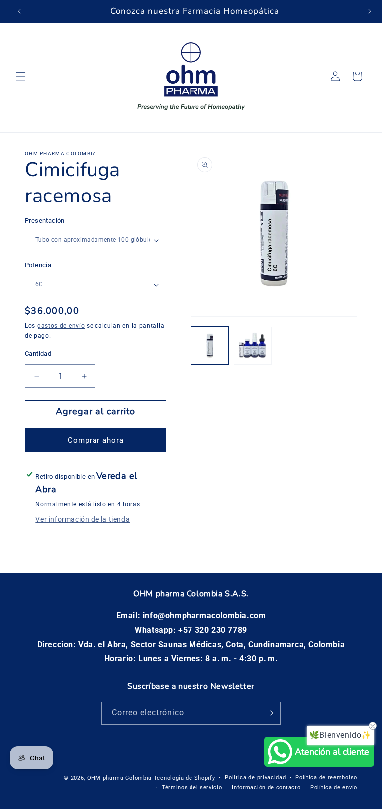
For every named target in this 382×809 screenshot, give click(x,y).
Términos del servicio (192, 787)
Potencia (38, 265)
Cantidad (38, 353)
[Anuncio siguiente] (370, 11)
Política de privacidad (255, 777)
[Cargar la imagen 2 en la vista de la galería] (253, 346)
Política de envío (333, 787)
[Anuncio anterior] (19, 11)
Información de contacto (266, 787)
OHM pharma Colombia (119, 778)
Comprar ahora (96, 440)
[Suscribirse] (269, 713)
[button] (21, 76)
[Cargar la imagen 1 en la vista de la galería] (210, 346)
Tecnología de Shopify (184, 778)
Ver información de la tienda (82, 519)
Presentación (45, 220)
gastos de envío (61, 325)
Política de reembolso (326, 777)
